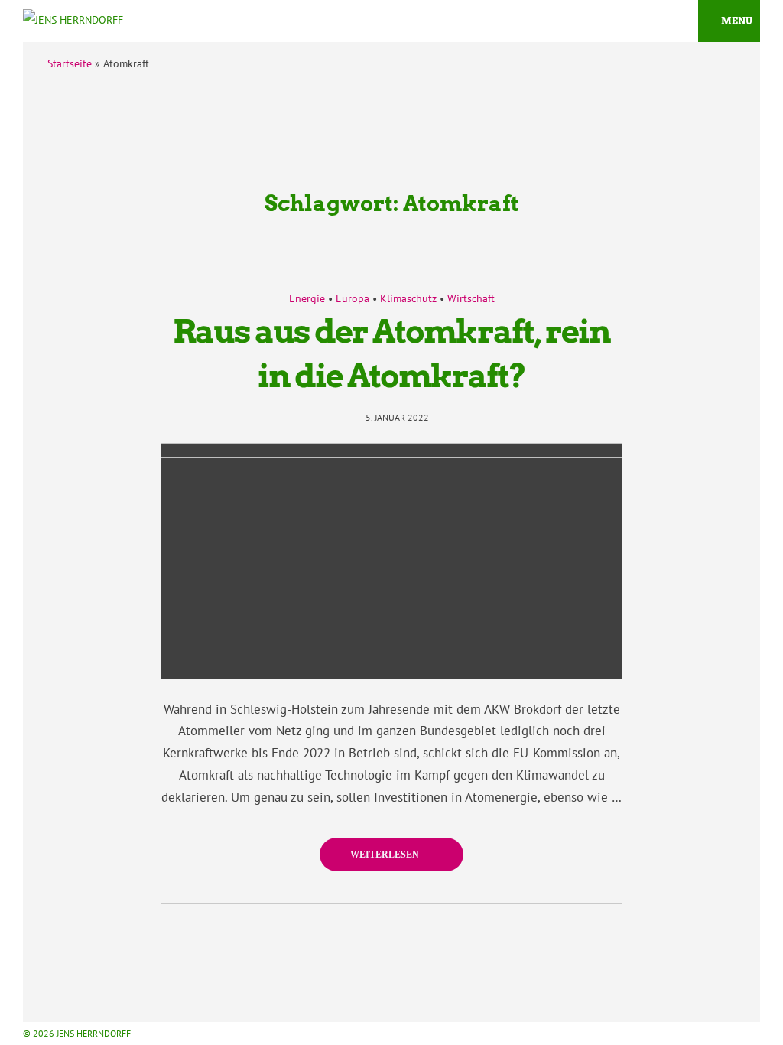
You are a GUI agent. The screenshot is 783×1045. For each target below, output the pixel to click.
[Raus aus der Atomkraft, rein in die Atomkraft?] (391, 561)
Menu (736, 21)
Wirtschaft (471, 298)
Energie (307, 298)
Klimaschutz (408, 298)
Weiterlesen (385, 854)
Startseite (69, 63)
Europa (352, 298)
